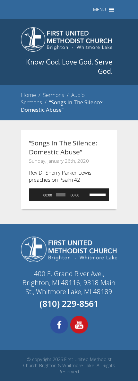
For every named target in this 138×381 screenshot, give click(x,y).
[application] (69, 194)
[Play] (37, 195)
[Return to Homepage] (66, 49)
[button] (99, 9)
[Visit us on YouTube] (79, 332)
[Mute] (85, 195)
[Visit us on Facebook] (59, 332)
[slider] (98, 194)
